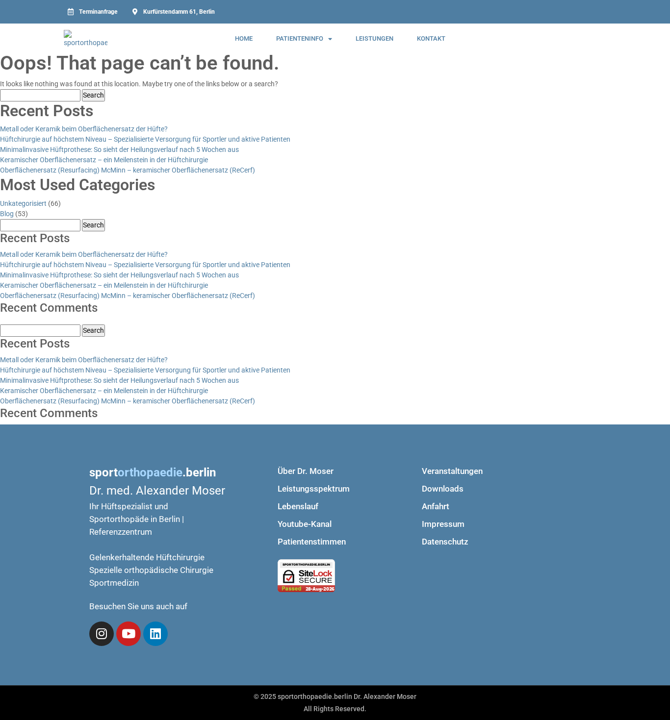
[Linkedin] (155, 633)
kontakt (431, 38)
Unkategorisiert (23, 203)
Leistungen (374, 38)
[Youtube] (128, 633)
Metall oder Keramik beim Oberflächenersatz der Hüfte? (84, 129)
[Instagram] (101, 633)
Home (244, 38)
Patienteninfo (299, 38)
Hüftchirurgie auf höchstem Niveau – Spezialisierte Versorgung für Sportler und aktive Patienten (145, 139)
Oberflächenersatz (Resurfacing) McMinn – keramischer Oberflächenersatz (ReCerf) (127, 170)
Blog (7, 214)
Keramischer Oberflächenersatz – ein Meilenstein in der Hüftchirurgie (104, 160)
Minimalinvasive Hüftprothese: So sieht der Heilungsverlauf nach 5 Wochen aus (119, 149)
